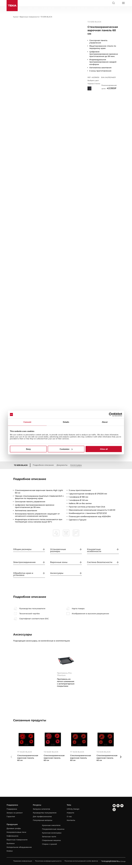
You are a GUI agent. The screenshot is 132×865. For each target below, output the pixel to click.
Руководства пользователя (44, 813)
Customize (64, 449)
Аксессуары (76, 465)
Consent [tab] (27, 422)
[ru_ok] (114, 809)
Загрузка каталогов (41, 809)
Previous (11, 757)
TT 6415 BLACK (77, 752)
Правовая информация (22, 861)
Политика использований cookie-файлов (81, 861)
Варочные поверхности (17, 840)
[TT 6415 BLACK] (79, 739)
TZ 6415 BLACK (103, 752)
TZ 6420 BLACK (51, 752)
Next (120, 757)
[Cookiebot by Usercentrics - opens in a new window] (111, 414)
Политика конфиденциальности (48, 861)
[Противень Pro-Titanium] (66, 661)
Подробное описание (43, 465)
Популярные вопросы (42, 820)
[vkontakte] (121, 805)
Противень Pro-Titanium (64, 674)
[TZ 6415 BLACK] (105, 739)
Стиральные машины (51, 840)
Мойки (10, 851)
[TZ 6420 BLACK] (52, 739)
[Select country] (118, 3)
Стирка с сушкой (49, 844)
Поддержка (12, 809)
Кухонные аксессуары (51, 833)
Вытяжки (11, 843)
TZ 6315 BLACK (21, 465)
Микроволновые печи (16, 832)
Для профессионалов (42, 816)
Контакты (71, 820)
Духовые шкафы (14, 828)
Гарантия (11, 816)
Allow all (104, 449)
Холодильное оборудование (19, 847)
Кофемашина (12, 836)
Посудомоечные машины (53, 829)
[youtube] (114, 805)
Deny (28, 449)
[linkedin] (118, 805)
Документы (62, 465)
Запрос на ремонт (15, 813)
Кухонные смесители (51, 825)
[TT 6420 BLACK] (26, 739)
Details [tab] (66, 422)
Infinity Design (73, 809)
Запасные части (49, 836)
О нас (69, 816)
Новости (70, 813)
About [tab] (105, 422)
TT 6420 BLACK (24, 752)
